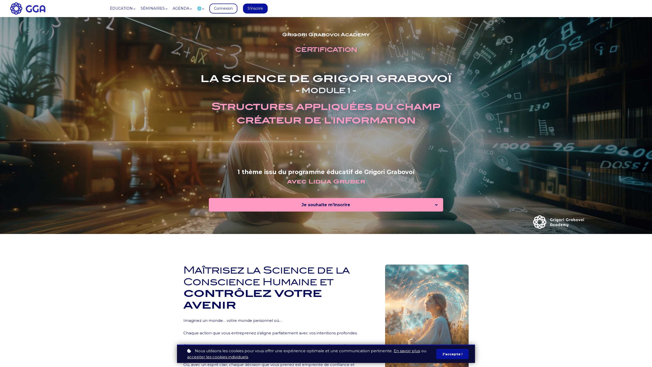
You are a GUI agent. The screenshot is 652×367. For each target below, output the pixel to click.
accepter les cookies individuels (217, 357)
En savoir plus (407, 350)
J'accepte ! (452, 354)
